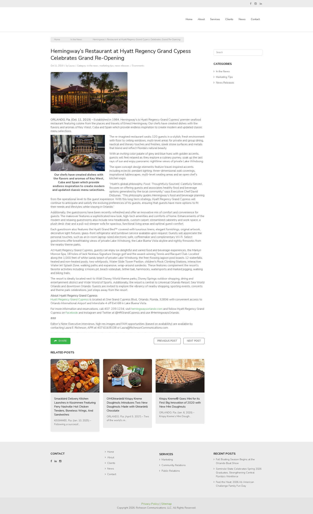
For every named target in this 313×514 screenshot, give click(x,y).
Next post (194, 341)
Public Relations (171, 471)
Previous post (167, 341)
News (242, 19)
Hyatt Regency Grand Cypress (70, 299)
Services (215, 19)
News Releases (122, 65)
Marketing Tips (106, 65)
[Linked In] (261, 3)
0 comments (138, 65)
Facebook (72, 313)
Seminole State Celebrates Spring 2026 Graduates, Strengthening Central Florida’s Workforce (238, 472)
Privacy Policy (150, 504)
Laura (71, 65)
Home (189, 19)
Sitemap (166, 504)
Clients (229, 19)
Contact (255, 19)
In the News (76, 39)
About (201, 19)
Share (63, 341)
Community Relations (174, 465)
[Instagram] (255, 3)
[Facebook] (251, 3)
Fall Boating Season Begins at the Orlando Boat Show (235, 461)
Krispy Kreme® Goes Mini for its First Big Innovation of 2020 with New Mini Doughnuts (180, 403)
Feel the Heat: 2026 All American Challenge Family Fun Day (235, 484)
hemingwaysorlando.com (146, 309)
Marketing (167, 459)
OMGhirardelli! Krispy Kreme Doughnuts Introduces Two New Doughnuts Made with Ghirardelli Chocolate (127, 405)
